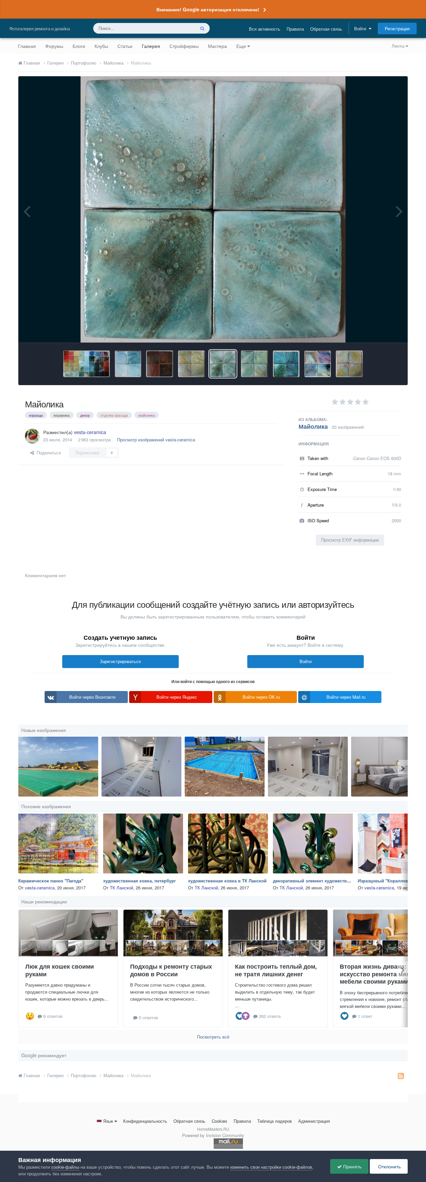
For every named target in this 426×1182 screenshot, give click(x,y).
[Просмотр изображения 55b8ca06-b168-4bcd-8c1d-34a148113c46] (141, 767)
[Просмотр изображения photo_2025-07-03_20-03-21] (58, 767)
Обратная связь (326, 29)
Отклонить (389, 1166)
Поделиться (47, 452)
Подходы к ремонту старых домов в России (171, 970)
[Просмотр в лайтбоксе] (213, 209)
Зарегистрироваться (120, 661)
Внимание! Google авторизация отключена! (207, 9)
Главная (27, 46)
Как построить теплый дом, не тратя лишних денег (276, 970)
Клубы (101, 46)
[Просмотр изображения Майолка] (286, 364)
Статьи (124, 46)
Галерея (151, 46)
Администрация (314, 1121)
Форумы (54, 46)
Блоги (79, 46)
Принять (351, 1166)
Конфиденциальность (145, 1121)
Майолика (313, 426)
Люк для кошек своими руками (59, 970)
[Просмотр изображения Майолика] (86, 364)
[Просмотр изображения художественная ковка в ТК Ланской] (228, 843)
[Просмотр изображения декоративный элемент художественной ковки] (313, 843)
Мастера (217, 46)
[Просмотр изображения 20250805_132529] (225, 767)
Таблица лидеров (274, 1121)
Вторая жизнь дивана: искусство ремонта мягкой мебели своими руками (379, 974)
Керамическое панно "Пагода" (50, 880)
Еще (241, 46)
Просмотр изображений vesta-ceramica (156, 439)
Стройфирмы (184, 46)
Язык (108, 1121)
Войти (361, 28)
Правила (295, 29)
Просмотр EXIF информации (350, 540)
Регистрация (397, 28)
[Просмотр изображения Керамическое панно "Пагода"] (58, 843)
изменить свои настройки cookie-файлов (271, 1167)
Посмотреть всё (213, 1037)
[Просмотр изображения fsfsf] (308, 767)
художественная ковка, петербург (139, 880)
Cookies (219, 1121)
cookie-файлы (65, 1167)
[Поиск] (202, 28)
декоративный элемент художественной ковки (323, 880)
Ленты (399, 46)
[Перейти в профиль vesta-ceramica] (32, 436)
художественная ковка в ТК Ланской (227, 880)
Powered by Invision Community (213, 1135)
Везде (180, 28)
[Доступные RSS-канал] (401, 1075)
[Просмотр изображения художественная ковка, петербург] (143, 843)
